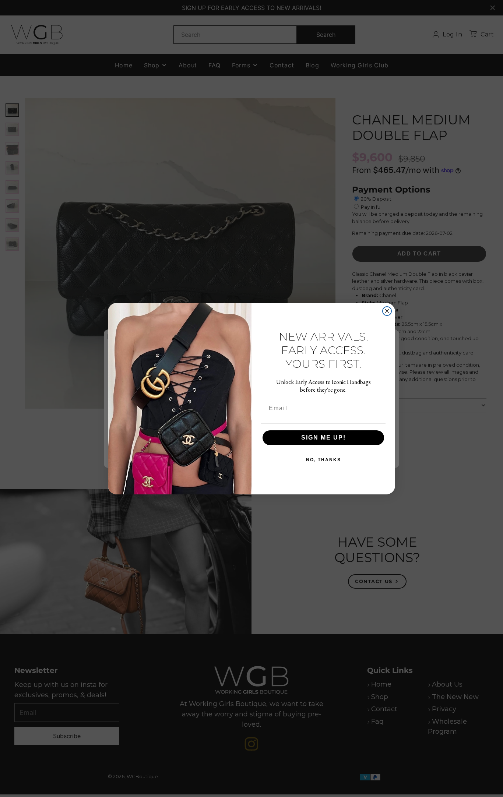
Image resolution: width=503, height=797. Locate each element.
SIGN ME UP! (323, 437)
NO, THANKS (323, 459)
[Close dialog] (387, 311)
